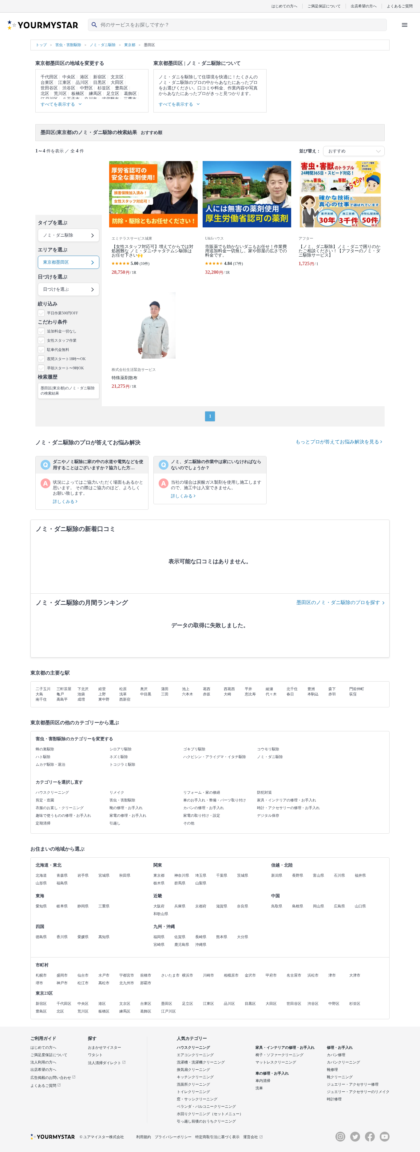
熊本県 (221, 937)
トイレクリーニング (193, 1092)
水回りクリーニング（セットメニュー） (210, 1114)
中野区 (86, 88)
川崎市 (208, 975)
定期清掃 (43, 823)
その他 (188, 823)
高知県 (103, 937)
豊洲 (311, 689)
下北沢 (83, 689)
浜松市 (313, 975)
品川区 (82, 82)
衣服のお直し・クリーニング (60, 808)
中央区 (68, 77)
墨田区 (166, 1003)
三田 (164, 694)
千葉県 (221, 875)
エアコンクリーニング (195, 1055)
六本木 (187, 694)
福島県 (62, 883)
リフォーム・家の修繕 (201, 792)
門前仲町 (356, 689)
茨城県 (242, 875)
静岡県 (83, 906)
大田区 (117, 82)
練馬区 (95, 93)
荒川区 (60, 93)
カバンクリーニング (343, 1062)
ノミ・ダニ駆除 (270, 757)
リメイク (116, 792)
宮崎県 (158, 944)
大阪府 (158, 906)
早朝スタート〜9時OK (65, 368)
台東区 (47, 82)
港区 (84, 77)
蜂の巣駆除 (45, 749)
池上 (185, 689)
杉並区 (103, 88)
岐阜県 (62, 906)
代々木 (271, 694)
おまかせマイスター (104, 1047)
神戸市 (62, 983)
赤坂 (206, 694)
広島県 (339, 906)
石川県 (339, 875)
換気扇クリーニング (193, 1069)
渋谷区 (68, 88)
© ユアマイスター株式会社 (102, 1137)
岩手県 (83, 875)
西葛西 (229, 689)
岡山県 (318, 906)
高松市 (103, 983)
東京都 (158, 875)
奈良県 (242, 906)
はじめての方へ (284, 6)
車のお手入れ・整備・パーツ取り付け (214, 800)
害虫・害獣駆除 (122, 800)
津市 (332, 975)
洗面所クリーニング (193, 1084)
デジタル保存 (268, 815)
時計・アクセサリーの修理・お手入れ (288, 808)
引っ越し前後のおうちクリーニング (206, 1121)
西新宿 (124, 699)
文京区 (117, 77)
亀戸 (60, 694)
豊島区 (121, 88)
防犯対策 (264, 792)
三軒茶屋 (64, 689)
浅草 (123, 694)
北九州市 (126, 983)
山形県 (41, 883)
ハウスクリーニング (52, 792)
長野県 (297, 875)
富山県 (318, 875)
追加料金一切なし (62, 331)
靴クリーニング (340, 1077)
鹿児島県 (181, 944)
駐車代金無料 (58, 350)
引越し (115, 823)
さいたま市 (170, 975)
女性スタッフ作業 (62, 340)
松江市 (83, 983)
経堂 (102, 689)
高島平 (62, 699)
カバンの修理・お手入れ (203, 808)
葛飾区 (130, 93)
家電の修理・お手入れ (127, 815)
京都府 (200, 906)
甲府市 (271, 975)
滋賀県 (221, 906)
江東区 (64, 82)
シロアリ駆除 (120, 749)
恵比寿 (250, 694)
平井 (248, 689)
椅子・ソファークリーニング (279, 1055)
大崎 (227, 694)
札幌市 (41, 975)
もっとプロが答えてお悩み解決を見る (337, 441)
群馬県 (179, 883)
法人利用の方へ (43, 1062)
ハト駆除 (43, 757)
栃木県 (158, 883)
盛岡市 (62, 975)
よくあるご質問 (400, 6)
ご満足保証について (324, 6)
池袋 (81, 694)
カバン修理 (336, 1055)
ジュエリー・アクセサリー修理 (352, 1084)
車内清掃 (263, 1081)
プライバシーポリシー (173, 1137)
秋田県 (124, 875)
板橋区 (77, 93)
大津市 (354, 975)
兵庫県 (179, 906)
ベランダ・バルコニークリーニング (206, 1106)
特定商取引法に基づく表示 (217, 1137)
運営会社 (250, 1137)
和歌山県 (160, 914)
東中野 (103, 699)
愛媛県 (83, 937)
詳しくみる (64, 501)
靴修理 (332, 1069)
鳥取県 (276, 906)
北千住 (292, 689)
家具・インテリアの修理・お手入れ (286, 800)
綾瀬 (269, 689)
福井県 (360, 875)
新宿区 (99, 77)
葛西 (206, 689)
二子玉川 (43, 689)
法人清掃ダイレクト (105, 1063)
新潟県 (276, 875)
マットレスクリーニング (276, 1062)
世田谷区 (49, 88)
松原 (123, 689)
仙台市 (83, 975)
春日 (290, 694)
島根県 (297, 906)
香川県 (62, 937)
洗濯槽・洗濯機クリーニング (201, 1062)
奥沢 (144, 689)
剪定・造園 (45, 800)
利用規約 (143, 1137)
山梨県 (200, 883)
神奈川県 (181, 875)
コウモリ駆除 (268, 749)
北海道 (41, 875)
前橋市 (145, 975)
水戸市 (103, 975)
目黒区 (99, 82)
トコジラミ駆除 (122, 764)
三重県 (103, 906)
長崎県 (200, 937)
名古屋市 (294, 975)
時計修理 (334, 1099)
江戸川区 (168, 1011)
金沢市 (250, 975)
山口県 (360, 906)
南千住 (41, 699)
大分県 (242, 937)
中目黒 (145, 694)
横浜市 (187, 975)
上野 (102, 694)
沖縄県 (200, 944)
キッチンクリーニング (195, 1077)
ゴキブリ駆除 (194, 749)
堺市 (39, 983)
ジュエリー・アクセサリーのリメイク (358, 1092)
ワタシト (95, 1055)
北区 (45, 93)
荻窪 (353, 694)
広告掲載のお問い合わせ (51, 1077)
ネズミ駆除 (118, 757)
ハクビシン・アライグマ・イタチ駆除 (214, 757)
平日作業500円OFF (62, 313)
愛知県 (41, 906)
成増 (81, 699)
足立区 (112, 93)
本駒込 (313, 694)
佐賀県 (179, 937)
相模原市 (231, 975)
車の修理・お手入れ (272, 1073)
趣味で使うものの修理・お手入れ (63, 815)
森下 (332, 689)
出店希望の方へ (364, 6)
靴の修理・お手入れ (126, 808)
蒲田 (164, 689)
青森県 (62, 875)
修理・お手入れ (340, 1047)
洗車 (259, 1088)
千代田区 (49, 77)
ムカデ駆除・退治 (50, 764)
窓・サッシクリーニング (197, 1099)
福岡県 (158, 937)
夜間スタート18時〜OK (66, 359)
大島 (39, 694)
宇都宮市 (126, 975)
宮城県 (103, 875)
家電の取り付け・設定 (201, 815)
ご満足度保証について (48, 1055)
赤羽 (332, 694)
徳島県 (41, 937)
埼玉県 (200, 875)
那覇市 (145, 983)
